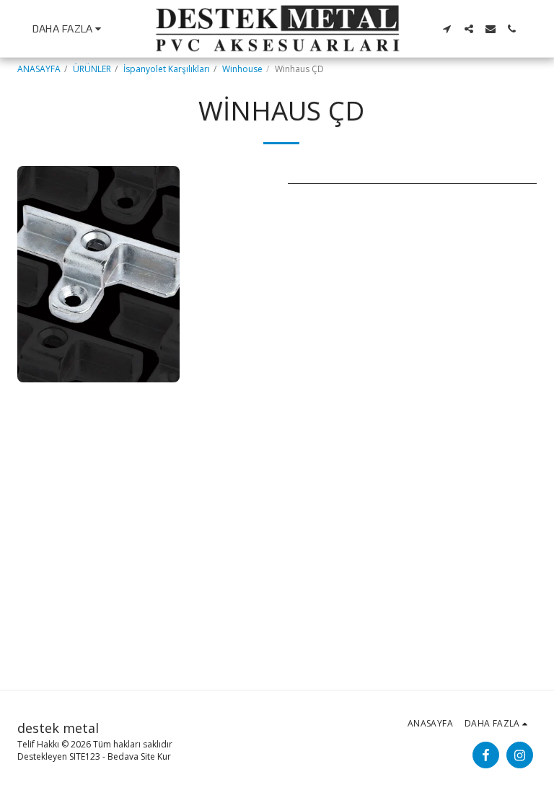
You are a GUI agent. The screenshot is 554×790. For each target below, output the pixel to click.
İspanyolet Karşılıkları (166, 69)
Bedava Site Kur (139, 756)
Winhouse (242, 69)
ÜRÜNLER (92, 69)
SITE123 (84, 756)
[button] (447, 29)
